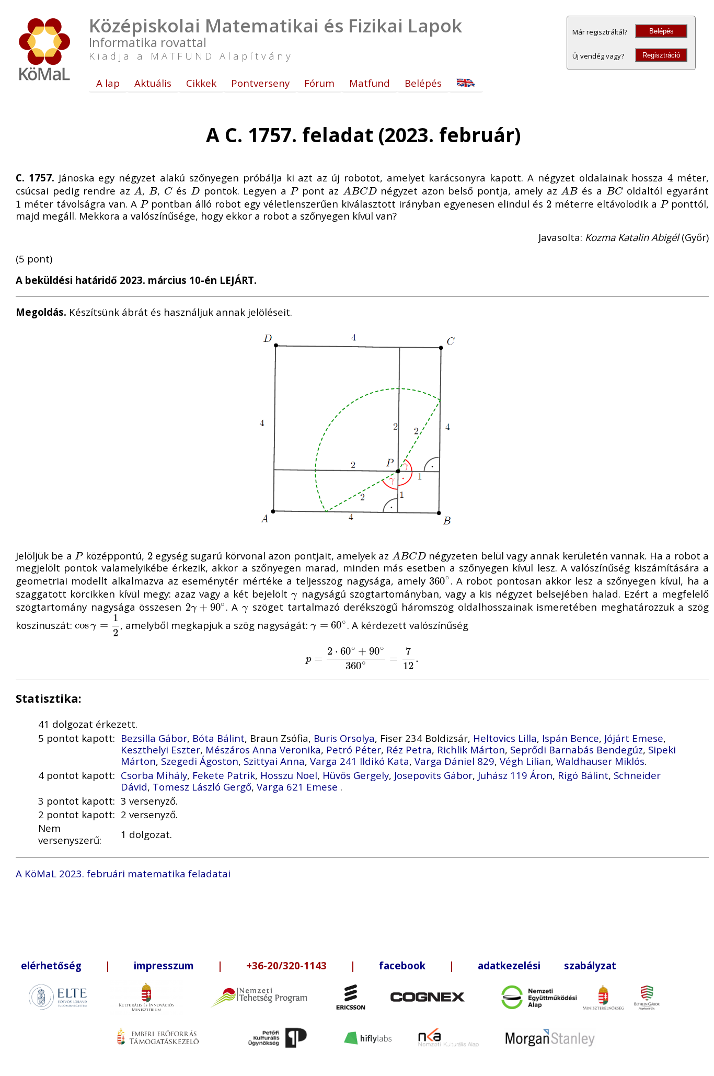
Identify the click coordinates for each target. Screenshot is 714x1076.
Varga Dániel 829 (454, 761)
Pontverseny (260, 82)
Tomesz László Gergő (202, 786)
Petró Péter (353, 749)
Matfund (369, 82)
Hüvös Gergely (356, 775)
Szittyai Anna (274, 761)
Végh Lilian (525, 761)
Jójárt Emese (633, 738)
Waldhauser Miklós (600, 761)
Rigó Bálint (583, 775)
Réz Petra (409, 749)
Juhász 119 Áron (515, 775)
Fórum (319, 82)
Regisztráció (661, 55)
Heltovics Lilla (505, 738)
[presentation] (670, 177)
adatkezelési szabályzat (547, 965)
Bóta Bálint (218, 738)
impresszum (164, 965)
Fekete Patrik (223, 775)
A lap (108, 82)
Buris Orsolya (344, 738)
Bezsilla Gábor (154, 738)
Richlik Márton (471, 749)
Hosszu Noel (288, 775)
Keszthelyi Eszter (160, 749)
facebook (402, 965)
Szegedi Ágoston (199, 761)
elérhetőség (51, 965)
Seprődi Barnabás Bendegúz (576, 749)
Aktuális (152, 82)
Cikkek (201, 82)
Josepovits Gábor (433, 775)
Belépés (661, 31)
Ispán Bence (570, 738)
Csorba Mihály (154, 775)
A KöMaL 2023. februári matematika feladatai (123, 873)
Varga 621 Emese (298, 786)
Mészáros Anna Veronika (263, 749)
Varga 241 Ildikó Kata (359, 761)
